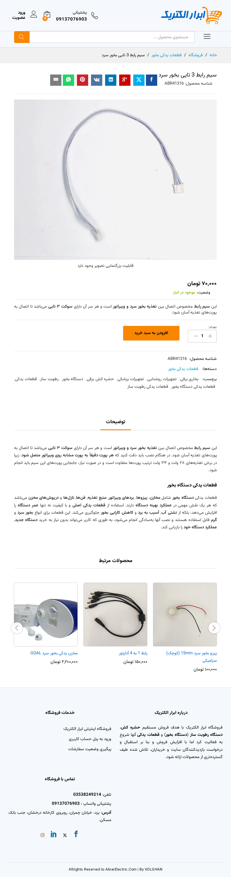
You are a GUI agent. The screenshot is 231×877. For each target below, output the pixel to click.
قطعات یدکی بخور (183, 369)
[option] (185, 627)
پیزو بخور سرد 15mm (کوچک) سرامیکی (191, 657)
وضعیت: (203, 293)
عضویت (18, 18)
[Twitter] (65, 836)
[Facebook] (76, 835)
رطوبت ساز (49, 379)
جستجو (22, 37)
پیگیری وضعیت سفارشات (89, 749)
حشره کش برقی (100, 379)
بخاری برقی (189, 379)
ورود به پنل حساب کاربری (90, 739)
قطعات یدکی (26, 379)
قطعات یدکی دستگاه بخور (193, 387)
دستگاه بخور (72, 379)
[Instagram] (42, 836)
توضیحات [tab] (115, 422)
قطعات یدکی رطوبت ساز (147, 387)
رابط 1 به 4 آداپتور (133, 653)
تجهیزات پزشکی (130, 379)
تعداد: (212, 327)
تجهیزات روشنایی (162, 379)
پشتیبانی (80, 12)
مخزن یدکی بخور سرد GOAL (54, 653)
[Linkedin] (54, 835)
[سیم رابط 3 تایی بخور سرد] (151, 80)
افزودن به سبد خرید (151, 333)
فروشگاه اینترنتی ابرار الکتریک (87, 729)
